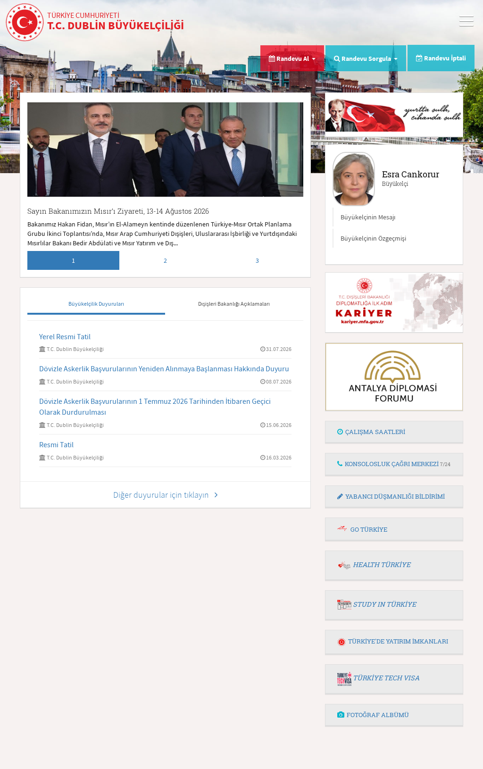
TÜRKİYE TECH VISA (386, 677)
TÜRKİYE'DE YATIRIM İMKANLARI (398, 641)
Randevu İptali (444, 58)
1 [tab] (73, 260)
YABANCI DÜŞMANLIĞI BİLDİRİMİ (395, 496)
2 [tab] (165, 260)
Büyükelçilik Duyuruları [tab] (96, 303)
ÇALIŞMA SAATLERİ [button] (375, 431)
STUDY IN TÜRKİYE (384, 604)
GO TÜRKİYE (368, 529)
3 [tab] (257, 260)
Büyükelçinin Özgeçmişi (373, 238)
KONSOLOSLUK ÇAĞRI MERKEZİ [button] (397, 464)
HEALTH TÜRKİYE (381, 564)
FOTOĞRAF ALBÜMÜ (378, 714)
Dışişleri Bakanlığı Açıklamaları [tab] (234, 303)
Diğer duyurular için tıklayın (164, 494)
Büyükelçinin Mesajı (368, 217)
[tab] (394, 432)
